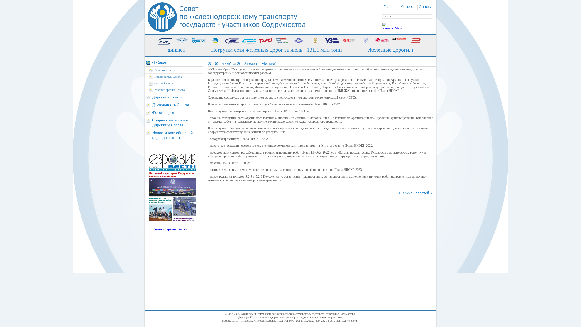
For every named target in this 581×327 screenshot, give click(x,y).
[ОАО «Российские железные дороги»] (265, 41)
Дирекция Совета (167, 97)
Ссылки (425, 7)
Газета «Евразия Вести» (170, 229)
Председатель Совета (168, 76)
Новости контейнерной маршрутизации (172, 135)
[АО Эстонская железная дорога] (415, 41)
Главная (391, 7)
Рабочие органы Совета (169, 90)
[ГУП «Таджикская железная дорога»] (282, 41)
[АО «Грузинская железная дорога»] (349, 41)
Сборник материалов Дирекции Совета (170, 122)
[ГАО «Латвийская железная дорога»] (382, 41)
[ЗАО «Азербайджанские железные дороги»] (165, 41)
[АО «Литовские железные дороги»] (399, 41)
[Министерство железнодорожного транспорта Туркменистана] (298, 41)
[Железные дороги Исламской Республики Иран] (365, 41)
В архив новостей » (415, 193)
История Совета (164, 70)
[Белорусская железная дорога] (198, 41)
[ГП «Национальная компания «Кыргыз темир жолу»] (232, 41)
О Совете (160, 62)
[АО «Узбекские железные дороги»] (315, 41)
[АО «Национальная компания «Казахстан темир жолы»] (215, 41)
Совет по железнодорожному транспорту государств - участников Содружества (242, 17)
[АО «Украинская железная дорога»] (332, 41)
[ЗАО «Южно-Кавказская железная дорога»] (182, 41)
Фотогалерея (163, 112)
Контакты (408, 7)
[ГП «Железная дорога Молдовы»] (248, 41)
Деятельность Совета (170, 104)
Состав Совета (163, 83)
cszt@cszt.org (349, 320)
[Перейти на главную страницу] (162, 30)
